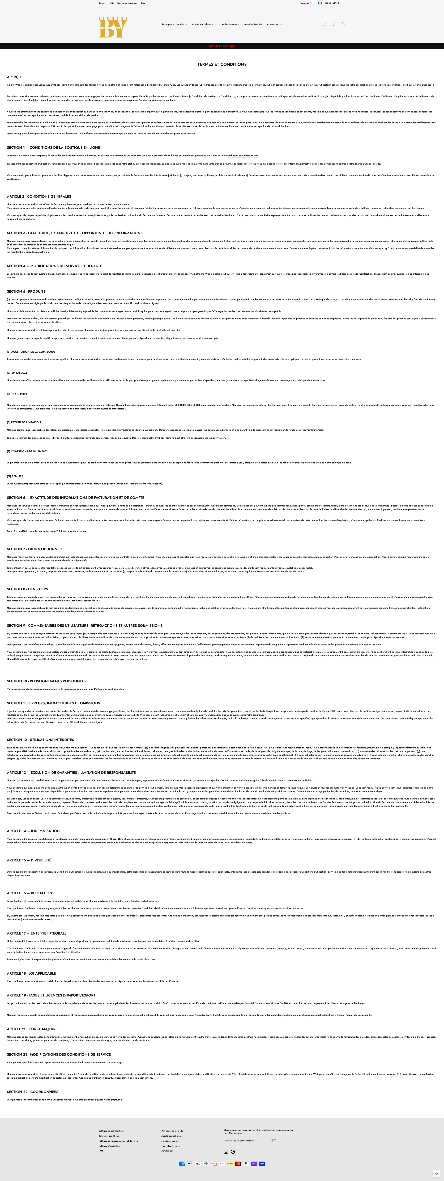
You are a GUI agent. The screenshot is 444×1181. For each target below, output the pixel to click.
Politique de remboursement (71, 531)
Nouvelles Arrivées (253, 24)
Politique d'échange (326, 299)
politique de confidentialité (243, 155)
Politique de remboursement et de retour (119, 1140)
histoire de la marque (127, 2)
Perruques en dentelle (173, 24)
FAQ (112, 2)
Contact (102, 2)
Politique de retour (298, 299)
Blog (143, 2)
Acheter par (273, 24)
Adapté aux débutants (203, 24)
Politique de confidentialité (109, 689)
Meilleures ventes (230, 24)
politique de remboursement (252, 299)
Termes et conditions (109, 1135)
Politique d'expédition (109, 1145)
